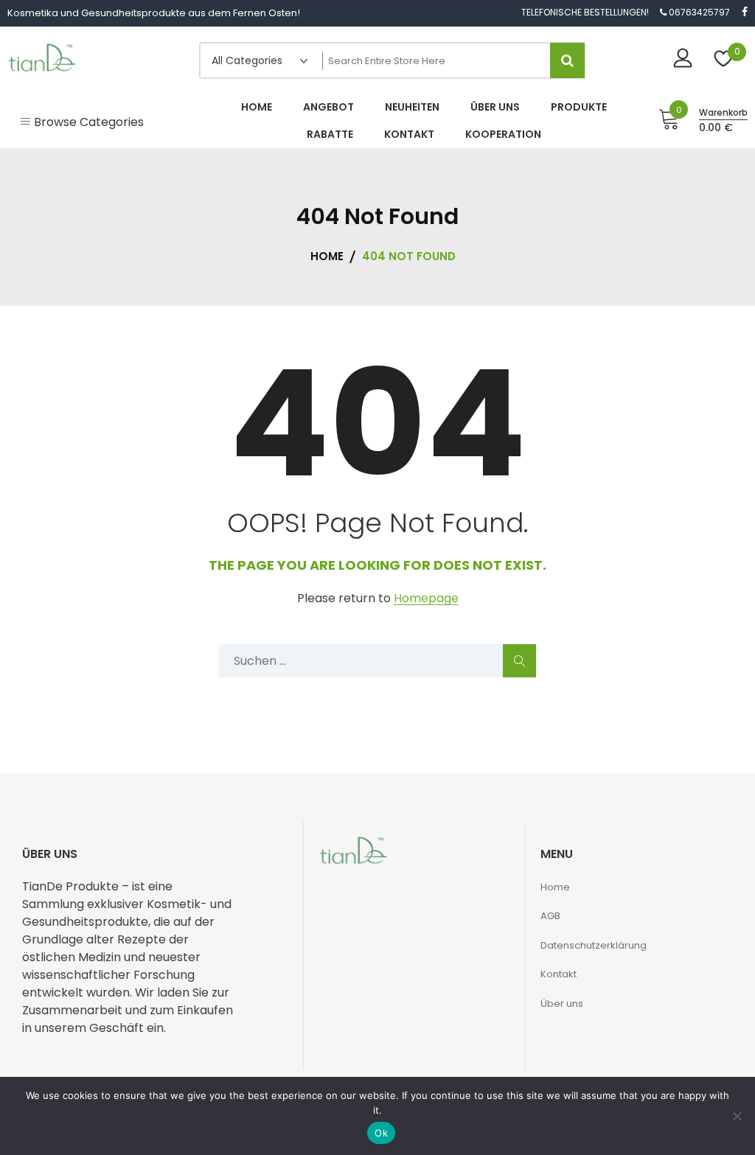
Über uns (561, 1004)
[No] (736, 1116)
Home (555, 887)
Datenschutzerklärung (593, 945)
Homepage (426, 599)
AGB (550, 916)
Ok (381, 1133)
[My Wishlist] (723, 60)
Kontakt (558, 974)
